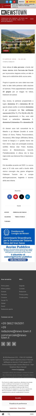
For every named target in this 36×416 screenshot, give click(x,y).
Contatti (21, 289)
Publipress (21, 369)
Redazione (22, 292)
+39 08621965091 (12, 323)
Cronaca (4, 297)
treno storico (20, 217)
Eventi (3, 306)
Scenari (3, 292)
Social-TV (4, 300)
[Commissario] (18, 245)
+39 (3, 327)
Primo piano (5, 286)
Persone (4, 294)
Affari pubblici (5, 289)
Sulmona (7, 217)
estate (6, 212)
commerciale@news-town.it (14, 336)
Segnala (21, 286)
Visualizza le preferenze (18, 403)
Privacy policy (23, 294)
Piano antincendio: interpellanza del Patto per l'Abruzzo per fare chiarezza (23, 6)
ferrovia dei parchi (19, 212)
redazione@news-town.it (16, 331)
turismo (7, 221)
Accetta (18, 398)
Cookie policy (23, 297)
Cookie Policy (13, 408)
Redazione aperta (7, 309)
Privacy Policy (21, 408)
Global (3, 303)
